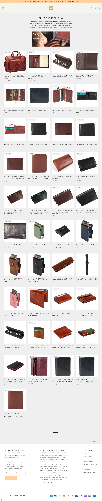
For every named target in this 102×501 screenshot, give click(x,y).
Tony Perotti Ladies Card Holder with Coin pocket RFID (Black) (61, 246)
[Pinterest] (51, 483)
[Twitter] (44, 483)
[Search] (95, 8)
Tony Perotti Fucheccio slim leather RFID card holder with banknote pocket (14, 381)
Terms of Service (87, 456)
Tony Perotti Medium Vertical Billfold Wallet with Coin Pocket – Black (85, 381)
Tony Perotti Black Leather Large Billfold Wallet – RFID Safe (86, 144)
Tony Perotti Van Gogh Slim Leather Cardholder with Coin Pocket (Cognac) (38, 347)
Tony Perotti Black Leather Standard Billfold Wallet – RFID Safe (38, 144)
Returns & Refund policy (89, 461)
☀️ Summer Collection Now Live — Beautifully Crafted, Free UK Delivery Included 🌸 (51, 1)
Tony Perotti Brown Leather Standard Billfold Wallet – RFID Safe (62, 144)
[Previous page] (46, 431)
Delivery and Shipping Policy (90, 464)
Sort (95, 441)
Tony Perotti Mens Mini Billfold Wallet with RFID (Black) (86, 110)
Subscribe (11, 478)
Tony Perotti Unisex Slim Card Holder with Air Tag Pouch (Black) (37, 280)
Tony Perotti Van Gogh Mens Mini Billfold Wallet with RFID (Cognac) (62, 347)
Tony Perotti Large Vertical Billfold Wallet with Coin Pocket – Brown (38, 178)
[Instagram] (48, 483)
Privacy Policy (86, 459)
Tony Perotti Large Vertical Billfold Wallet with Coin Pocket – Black (62, 381)
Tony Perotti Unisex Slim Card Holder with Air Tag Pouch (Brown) (13, 280)
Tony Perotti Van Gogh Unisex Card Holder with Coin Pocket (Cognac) (85, 313)
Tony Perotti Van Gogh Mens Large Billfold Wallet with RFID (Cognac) (38, 313)
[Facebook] (40, 483)
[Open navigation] (3, 8)
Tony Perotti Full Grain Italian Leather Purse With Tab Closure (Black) (38, 212)
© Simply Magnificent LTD (15, 495)
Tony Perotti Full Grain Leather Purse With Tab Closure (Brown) (13, 212)
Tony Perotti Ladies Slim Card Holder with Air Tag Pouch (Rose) (13, 313)
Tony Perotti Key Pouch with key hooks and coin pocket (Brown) (15, 110)
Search (84, 453)
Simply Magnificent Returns (89, 472)
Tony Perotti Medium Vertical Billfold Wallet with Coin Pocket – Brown (14, 415)
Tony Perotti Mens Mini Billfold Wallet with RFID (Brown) (14, 144)
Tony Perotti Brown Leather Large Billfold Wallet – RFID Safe (15, 178)
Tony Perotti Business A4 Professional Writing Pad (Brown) (37, 77)
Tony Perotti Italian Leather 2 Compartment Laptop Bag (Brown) (15, 77)
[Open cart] (99, 8)
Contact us (85, 467)
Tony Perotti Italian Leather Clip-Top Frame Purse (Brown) (63, 212)
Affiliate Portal (86, 469)
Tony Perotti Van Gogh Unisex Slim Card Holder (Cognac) (61, 313)
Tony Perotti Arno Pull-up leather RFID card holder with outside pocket (86, 347)
